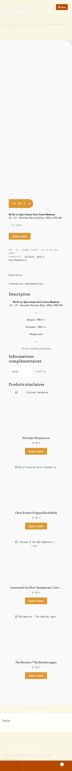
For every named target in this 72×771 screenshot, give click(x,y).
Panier (55, 763)
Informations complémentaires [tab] (26, 284)
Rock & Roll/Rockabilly (51, 23)
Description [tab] (15, 275)
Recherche (36, 766)
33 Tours (30, 23)
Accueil (7, 23)
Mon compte (12, 766)
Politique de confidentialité (21, 755)
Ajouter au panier (19, 236)
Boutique (18, 23)
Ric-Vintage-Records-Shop (19, 9)
